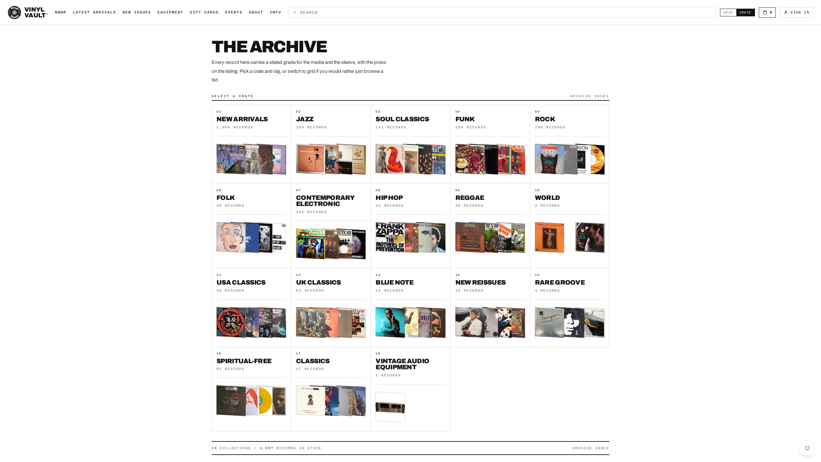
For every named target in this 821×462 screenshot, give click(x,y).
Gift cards (204, 12)
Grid (730, 12)
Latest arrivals (94, 12)
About (256, 12)
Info (275, 12)
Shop (60, 12)
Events (233, 12)
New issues (137, 12)
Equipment (170, 12)
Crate (747, 12)
